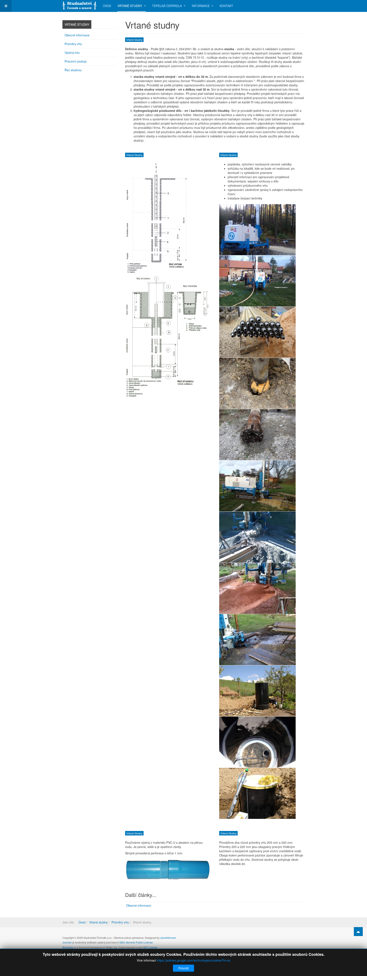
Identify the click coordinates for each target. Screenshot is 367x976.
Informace (201, 6)
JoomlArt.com (168, 937)
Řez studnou (73, 70)
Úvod (107, 6)
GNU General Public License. (136, 942)
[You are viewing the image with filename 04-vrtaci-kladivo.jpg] (257, 383)
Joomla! (67, 942)
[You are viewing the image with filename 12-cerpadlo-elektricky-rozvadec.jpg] (257, 793)
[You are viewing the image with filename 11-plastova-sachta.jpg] (257, 742)
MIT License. (150, 947)
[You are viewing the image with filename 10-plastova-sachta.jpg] (257, 690)
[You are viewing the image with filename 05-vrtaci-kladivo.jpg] (257, 434)
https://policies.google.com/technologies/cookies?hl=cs (193, 960)
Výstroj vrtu (72, 52)
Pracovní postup (75, 61)
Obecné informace (138, 905)
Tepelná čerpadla (167, 6)
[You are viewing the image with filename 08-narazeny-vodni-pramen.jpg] (257, 588)
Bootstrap (67, 947)
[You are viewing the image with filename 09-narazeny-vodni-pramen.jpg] (257, 639)
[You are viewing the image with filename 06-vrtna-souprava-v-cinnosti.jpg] (257, 485)
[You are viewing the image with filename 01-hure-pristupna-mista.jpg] (257, 229)
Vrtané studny (130, 6)
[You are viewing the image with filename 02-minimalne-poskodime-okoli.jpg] (257, 280)
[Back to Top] (358, 931)
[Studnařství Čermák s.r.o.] (79, 5)
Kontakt (226, 6)
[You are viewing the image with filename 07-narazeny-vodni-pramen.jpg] (257, 537)
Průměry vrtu (73, 44)
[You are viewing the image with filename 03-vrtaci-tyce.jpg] (257, 332)
